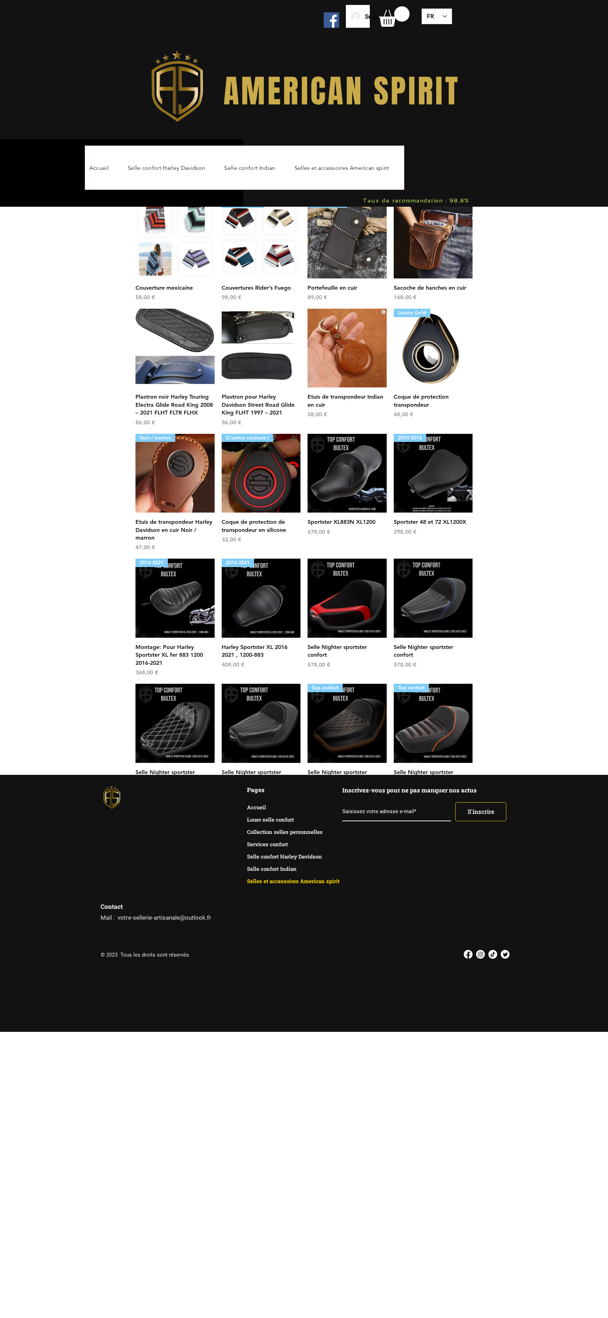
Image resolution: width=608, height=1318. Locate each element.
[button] (394, 16)
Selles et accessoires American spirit (272, 881)
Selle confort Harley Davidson (272, 856)
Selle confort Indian (272, 868)
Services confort (267, 844)
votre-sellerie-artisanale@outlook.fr (164, 917)
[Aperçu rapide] (175, 238)
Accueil (256, 807)
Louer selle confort (270, 819)
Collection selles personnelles (272, 831)
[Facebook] (331, 20)
